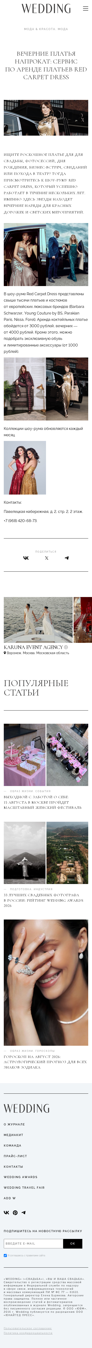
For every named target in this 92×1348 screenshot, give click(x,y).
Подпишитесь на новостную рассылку (43, 1231)
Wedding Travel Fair (24, 1187)
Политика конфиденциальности (28, 1333)
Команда (12, 1145)
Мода (63, 29)
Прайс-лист (15, 1156)
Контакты (13, 1166)
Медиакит (13, 1135)
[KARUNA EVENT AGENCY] (46, 649)
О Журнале (14, 1124)
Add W (10, 1198)
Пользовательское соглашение (28, 1328)
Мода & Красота (39, 29)
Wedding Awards (21, 1177)
